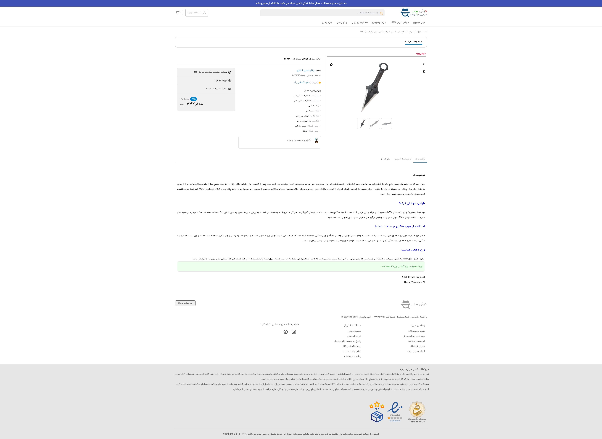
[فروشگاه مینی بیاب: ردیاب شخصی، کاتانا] (414, 12)
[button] (331, 65)
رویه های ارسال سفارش (414, 336)
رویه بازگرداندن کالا (352, 346)
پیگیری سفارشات (352, 356)
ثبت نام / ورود (194, 12)
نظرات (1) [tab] (385, 159)
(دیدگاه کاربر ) (301, 82)
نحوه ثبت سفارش (416, 341)
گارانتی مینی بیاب (416, 351)
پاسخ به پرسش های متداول (347, 341)
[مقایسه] (424, 72)
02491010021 (378, 316)
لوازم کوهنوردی (415, 32)
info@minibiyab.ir (349, 316)
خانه (425, 32)
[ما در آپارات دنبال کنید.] (285, 332)
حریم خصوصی (354, 331)
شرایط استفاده (354, 336)
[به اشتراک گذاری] (424, 64)
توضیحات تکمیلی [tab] (403, 159)
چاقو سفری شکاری (398, 32)
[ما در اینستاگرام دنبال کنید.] (293, 332)
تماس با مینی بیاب (352, 351)
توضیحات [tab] (420, 159)
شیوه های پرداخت (416, 331)
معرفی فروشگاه (417, 346)
